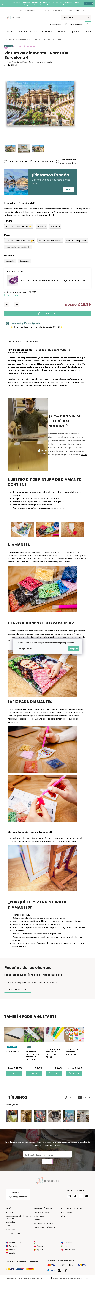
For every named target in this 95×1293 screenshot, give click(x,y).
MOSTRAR (88, 3)
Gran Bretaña (70, 1249)
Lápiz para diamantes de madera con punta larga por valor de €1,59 (53, 280)
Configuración (24, 648)
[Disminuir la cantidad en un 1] (6, 304)
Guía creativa (66, 1212)
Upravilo (81, 1278)
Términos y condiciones (43, 1212)
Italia (66, 1246)
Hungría (40, 1242)
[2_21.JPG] (47, 525)
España (40, 1249)
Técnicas (9, 1212)
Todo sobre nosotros (53, 10)
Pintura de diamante (20, 350)
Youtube (86, 1097)
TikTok (84, 454)
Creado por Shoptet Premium (63, 1278)
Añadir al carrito (49, 313)
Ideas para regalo (13, 1233)
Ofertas (9, 1226)
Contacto (70, 10)
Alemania (13, 1249)
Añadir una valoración (17, 989)
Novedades (10, 1229)
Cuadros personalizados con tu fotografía (18, 1217)
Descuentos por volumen (44, 1223)
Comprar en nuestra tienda (30, 10)
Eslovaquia (69, 1242)
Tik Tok (71, 1097)
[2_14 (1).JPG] (22, 525)
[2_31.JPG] (72, 525)
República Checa (16, 1242)
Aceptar (74, 648)
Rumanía (13, 1246)
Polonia (40, 1246)
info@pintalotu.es (20, 1197)
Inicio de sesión (55, 25)
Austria (12, 1253)
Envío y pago (14, 295)
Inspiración (10, 1222)
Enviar (47, 1162)
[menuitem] (9, 31)
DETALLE (16, 1073)
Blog (63, 1216)
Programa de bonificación (44, 1227)
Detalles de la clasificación (41, 62)
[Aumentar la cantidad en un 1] (16, 304)
